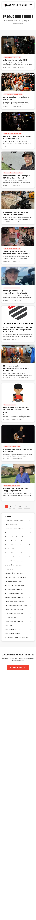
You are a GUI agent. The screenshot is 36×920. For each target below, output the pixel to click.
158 (20, 507)
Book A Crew (18, 667)
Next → (27, 507)
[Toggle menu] (31, 5)
